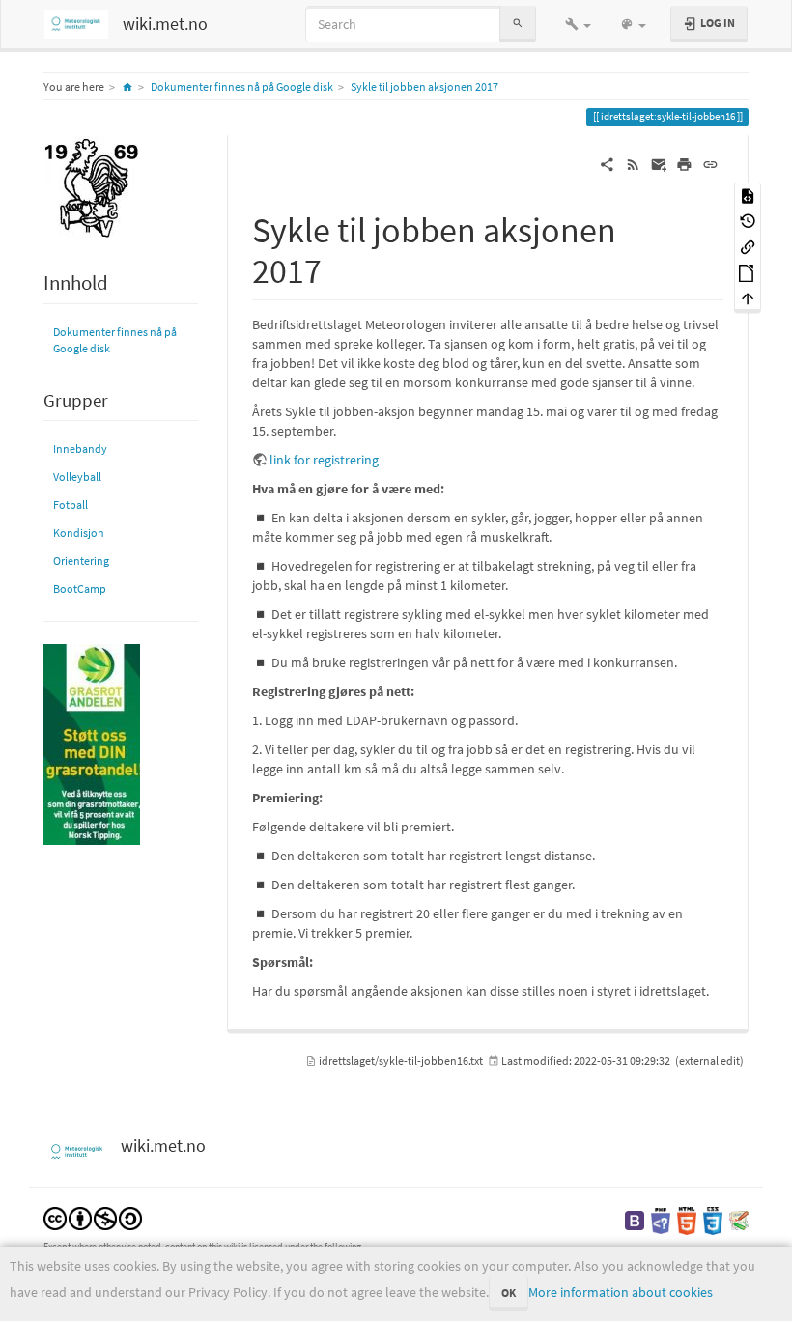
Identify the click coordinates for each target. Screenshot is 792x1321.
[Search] (517, 24)
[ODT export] (747, 272)
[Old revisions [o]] (747, 221)
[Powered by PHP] (660, 1219)
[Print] (684, 163)
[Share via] (607, 163)
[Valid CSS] (712, 1219)
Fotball (70, 504)
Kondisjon (78, 532)
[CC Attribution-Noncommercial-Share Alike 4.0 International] (92, 1217)
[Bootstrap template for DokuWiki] (634, 1219)
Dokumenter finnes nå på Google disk (242, 86)
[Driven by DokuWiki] (739, 1219)
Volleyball (77, 476)
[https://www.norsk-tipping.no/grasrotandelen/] (91, 743)
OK (508, 1292)
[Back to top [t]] (747, 298)
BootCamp (79, 588)
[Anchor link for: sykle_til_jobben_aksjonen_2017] (339, 267)
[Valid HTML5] (686, 1219)
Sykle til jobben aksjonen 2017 (424, 86)
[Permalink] (710, 163)
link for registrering (324, 459)
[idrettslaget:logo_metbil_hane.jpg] (91, 187)
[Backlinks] (747, 246)
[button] (578, 24)
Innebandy (80, 448)
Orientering (81, 560)
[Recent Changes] (633, 163)
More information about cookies (620, 1292)
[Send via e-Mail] (659, 163)
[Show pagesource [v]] (747, 195)
